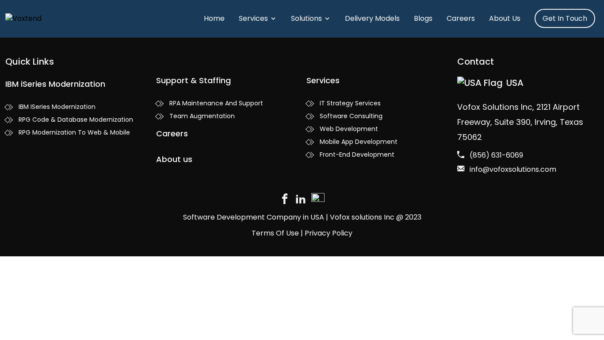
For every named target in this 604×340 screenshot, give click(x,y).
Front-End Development (357, 154)
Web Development (349, 128)
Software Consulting (351, 116)
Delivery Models (372, 18)
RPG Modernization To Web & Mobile (74, 132)
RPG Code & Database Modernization (76, 119)
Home (214, 18)
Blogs (423, 18)
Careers (461, 18)
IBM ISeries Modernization (57, 106)
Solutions (306, 18)
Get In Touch (565, 18)
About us (174, 159)
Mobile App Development (359, 141)
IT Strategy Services (350, 103)
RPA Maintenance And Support (216, 103)
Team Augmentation (202, 116)
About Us (504, 18)
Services (253, 18)
